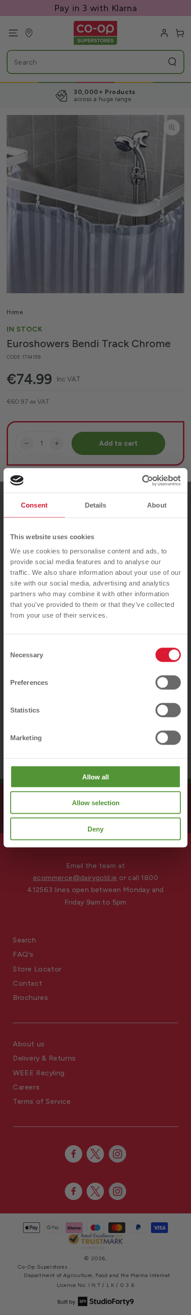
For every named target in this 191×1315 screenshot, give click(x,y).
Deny (95, 828)
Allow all (95, 776)
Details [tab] (96, 505)
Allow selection (95, 803)
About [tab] (157, 505)
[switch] (168, 682)
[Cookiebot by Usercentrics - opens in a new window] (142, 480)
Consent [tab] (34, 505)
